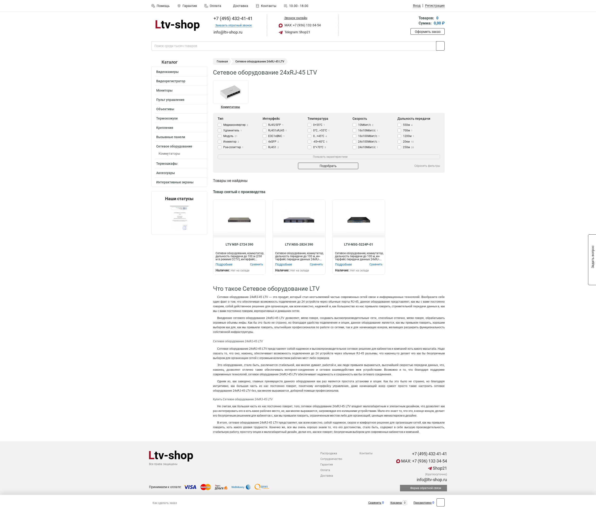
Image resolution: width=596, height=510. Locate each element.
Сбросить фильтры (427, 166)
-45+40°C (320, 141)
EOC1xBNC (276, 136)
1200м (408, 136)
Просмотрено (422, 502)
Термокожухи (167, 118)
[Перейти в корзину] (413, 21)
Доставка (240, 6)
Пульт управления (170, 100)
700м (408, 130)
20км (408, 141)
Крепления (164, 128)
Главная (222, 61)
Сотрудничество (331, 459)
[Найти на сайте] (440, 46)
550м (408, 125)
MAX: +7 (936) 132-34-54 (302, 25)
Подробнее (224, 264)
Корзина (396, 502)
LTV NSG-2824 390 (299, 244)
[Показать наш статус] (179, 218)
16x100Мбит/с (369, 136)
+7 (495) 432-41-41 (232, 18)
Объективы (165, 109)
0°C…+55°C (321, 130)
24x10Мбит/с (368, 147)
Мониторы (164, 90)
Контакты (268, 6)
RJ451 (273, 147)
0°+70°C (319, 147)
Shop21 (439, 468)
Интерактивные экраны (174, 182)
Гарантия (190, 6)
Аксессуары (165, 173)
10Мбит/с (365, 125)
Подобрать (328, 166)
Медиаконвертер (235, 125)
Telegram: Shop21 (297, 32)
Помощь (163, 6)
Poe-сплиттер (233, 147)
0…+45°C (320, 136)
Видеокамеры (167, 72)
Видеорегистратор (170, 81)
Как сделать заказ (164, 503)
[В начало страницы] (441, 502)
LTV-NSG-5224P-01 (358, 244)
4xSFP (273, 141)
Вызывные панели (170, 137)
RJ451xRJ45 (277, 130)
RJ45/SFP (276, 125)
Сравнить (374, 502)
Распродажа (328, 453)
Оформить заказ (427, 32)
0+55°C (319, 125)
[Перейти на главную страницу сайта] (177, 25)
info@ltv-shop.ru (431, 479)
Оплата (215, 6)
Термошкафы (166, 163)
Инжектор (231, 141)
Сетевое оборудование (174, 146)
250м (408, 147)
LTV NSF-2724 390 (239, 244)
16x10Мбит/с (368, 130)
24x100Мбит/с (369, 141)
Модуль (230, 136)
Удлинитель (232, 130)
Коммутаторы (169, 153)
